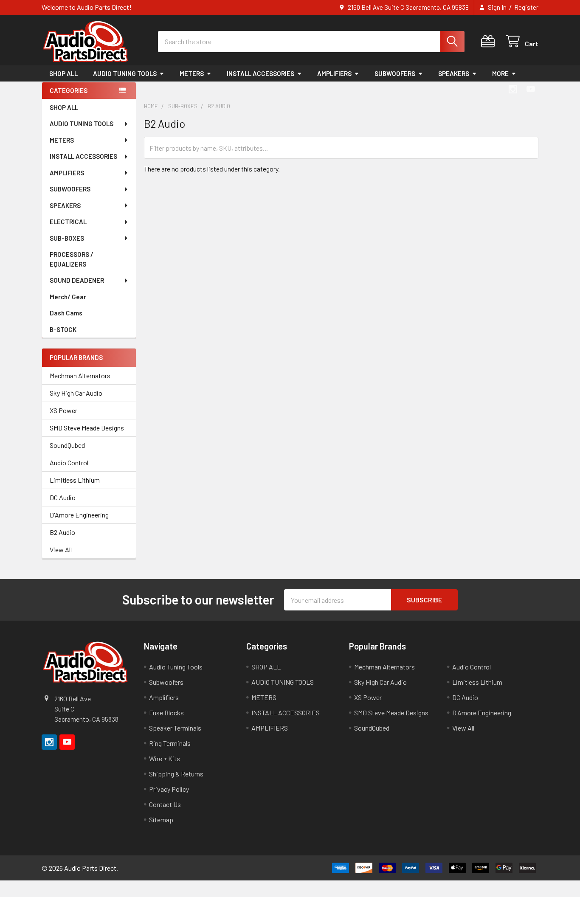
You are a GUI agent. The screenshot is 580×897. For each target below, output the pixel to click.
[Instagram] (513, 89)
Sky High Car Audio (76, 393)
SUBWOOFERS (394, 73)
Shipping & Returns (176, 774)
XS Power (63, 410)
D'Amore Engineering (79, 515)
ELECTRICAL (68, 221)
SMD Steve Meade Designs (87, 428)
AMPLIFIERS (334, 73)
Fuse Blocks (166, 713)
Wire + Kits (164, 758)
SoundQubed (67, 445)
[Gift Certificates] (490, 41)
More (500, 73)
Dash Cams (66, 313)
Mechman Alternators (80, 375)
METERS (192, 73)
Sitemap (161, 819)
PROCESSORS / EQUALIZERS (71, 259)
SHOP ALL (63, 73)
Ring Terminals (170, 743)
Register (526, 7)
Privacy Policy (169, 789)
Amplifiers (164, 697)
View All (61, 550)
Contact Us (165, 804)
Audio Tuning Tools (176, 667)
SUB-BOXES (67, 238)
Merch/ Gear (68, 297)
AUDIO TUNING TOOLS (125, 73)
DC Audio (63, 497)
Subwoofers (166, 682)
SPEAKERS (453, 73)
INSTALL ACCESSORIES (260, 73)
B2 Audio (62, 532)
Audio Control (69, 462)
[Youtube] (530, 89)
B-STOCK (63, 329)
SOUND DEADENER (77, 280)
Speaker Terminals (175, 728)
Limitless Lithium (75, 480)
